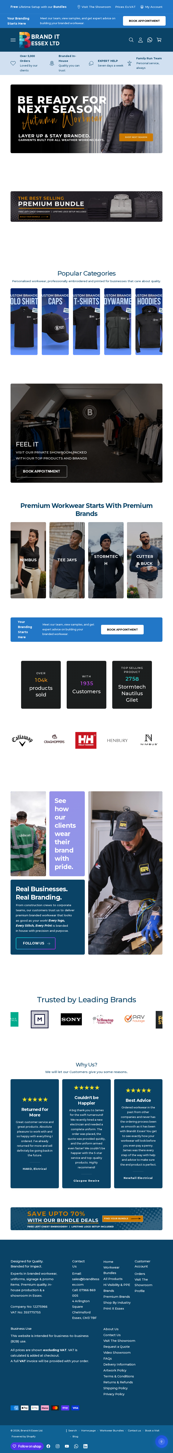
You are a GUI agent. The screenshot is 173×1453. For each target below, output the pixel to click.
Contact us (134, 1430)
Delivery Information (119, 1364)
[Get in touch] (149, 39)
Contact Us (112, 1335)
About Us (111, 1329)
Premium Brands (116, 1297)
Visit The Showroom (96, 6)
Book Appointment (144, 20)
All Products (113, 1279)
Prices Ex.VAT (125, 6)
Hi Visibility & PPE (116, 1285)
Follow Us (33, 943)
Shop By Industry (117, 1303)
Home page (88, 1430)
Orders (140, 1274)
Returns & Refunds (118, 1382)
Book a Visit (152, 1430)
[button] (13, 39)
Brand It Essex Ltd (31, 1430)
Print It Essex (113, 1308)
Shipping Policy (115, 1388)
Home (108, 1262)
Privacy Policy (113, 1394)
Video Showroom (117, 1353)
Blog (75, 1436)
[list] (86, 63)
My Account (153, 6)
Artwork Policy (114, 1370)
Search (72, 1430)
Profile (140, 1291)
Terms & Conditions (118, 1376)
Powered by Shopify (23, 1436)
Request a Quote (116, 1347)
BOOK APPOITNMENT (41, 471)
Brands (108, 1291)
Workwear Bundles (111, 1270)
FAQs (107, 1358)
